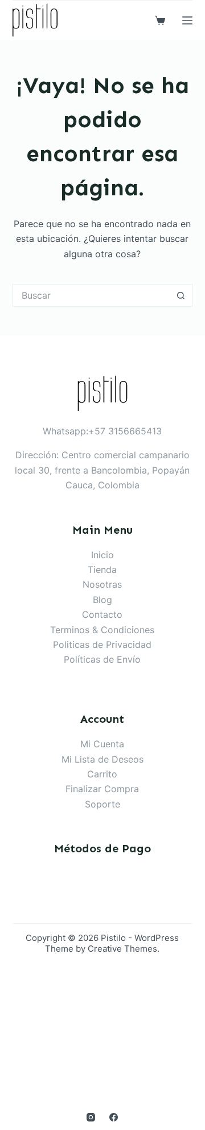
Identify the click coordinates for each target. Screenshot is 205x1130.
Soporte (102, 804)
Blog (102, 599)
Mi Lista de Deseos (103, 759)
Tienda (102, 569)
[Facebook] (113, 1117)
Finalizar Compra (102, 788)
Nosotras (102, 584)
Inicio (102, 554)
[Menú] (187, 20)
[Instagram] (91, 1117)
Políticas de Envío (102, 659)
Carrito (102, 774)
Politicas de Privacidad (102, 644)
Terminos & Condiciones (102, 629)
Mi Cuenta (102, 744)
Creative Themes (122, 948)
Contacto (102, 614)
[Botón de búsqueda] (181, 295)
